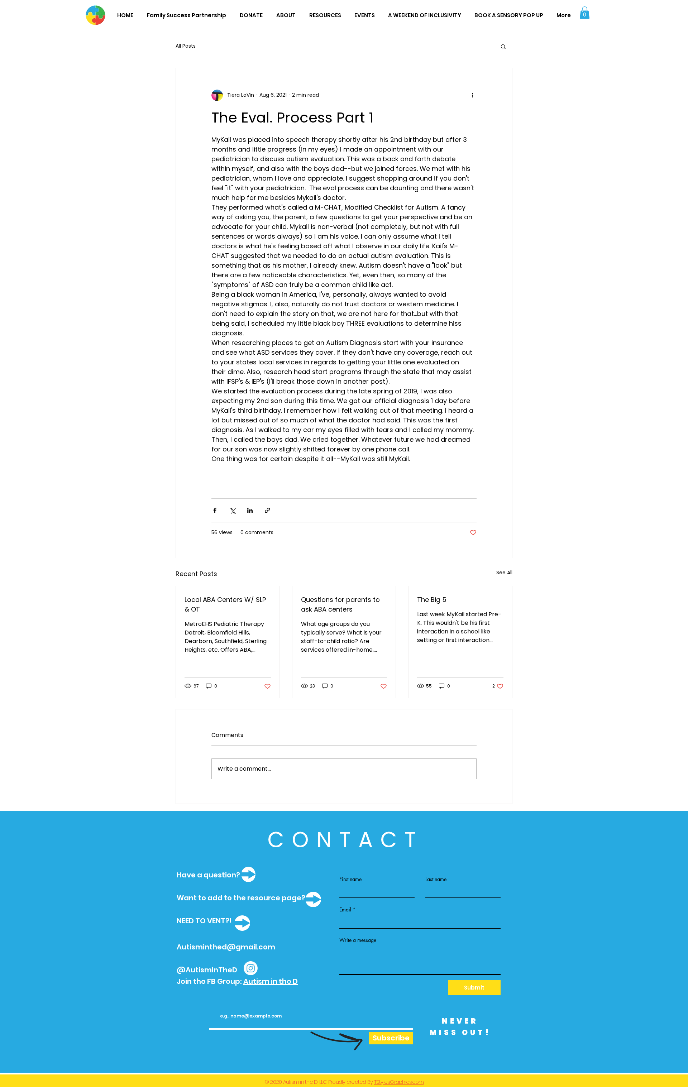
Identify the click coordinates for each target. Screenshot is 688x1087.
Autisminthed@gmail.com (226, 947)
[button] (584, 12)
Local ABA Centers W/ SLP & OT (225, 604)
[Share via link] (267, 510)
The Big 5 (431, 599)
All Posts (186, 46)
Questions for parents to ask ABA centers (340, 604)
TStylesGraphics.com (399, 1082)
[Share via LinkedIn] (250, 510)
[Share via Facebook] (214, 510)
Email (345, 909)
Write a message (357, 940)
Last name (435, 879)
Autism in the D (270, 981)
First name (350, 879)
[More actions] (472, 95)
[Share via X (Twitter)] (232, 510)
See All (504, 572)
